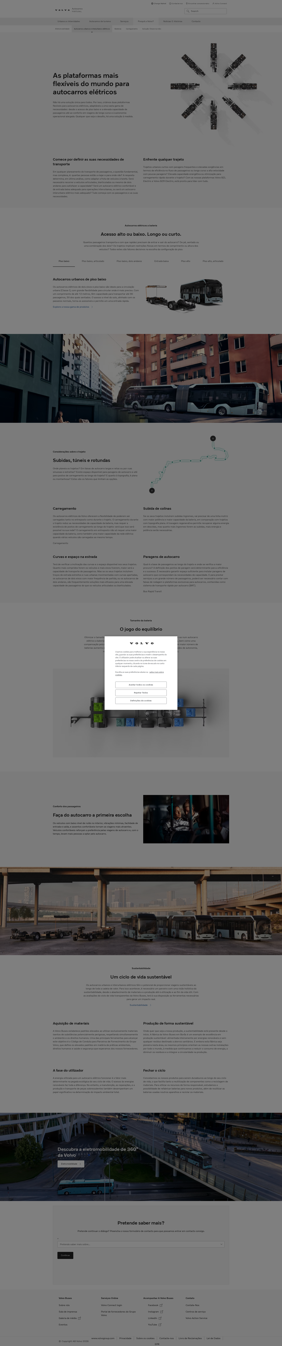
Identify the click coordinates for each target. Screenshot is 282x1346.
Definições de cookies (141, 700)
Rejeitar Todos (141, 692)
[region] (141, 673)
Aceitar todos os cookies (141, 685)
